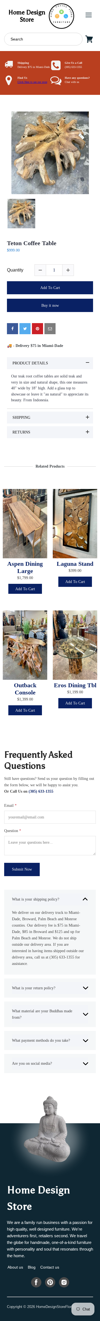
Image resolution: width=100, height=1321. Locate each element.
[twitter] (25, 328)
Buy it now (50, 305)
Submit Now (22, 869)
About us (15, 1267)
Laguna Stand (75, 564)
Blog (32, 1267)
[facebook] (12, 328)
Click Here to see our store (32, 81)
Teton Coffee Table (31, 243)
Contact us (49, 1267)
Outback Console (25, 689)
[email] (50, 328)
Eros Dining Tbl (75, 685)
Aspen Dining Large (25, 567)
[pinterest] (37, 328)
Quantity (15, 270)
